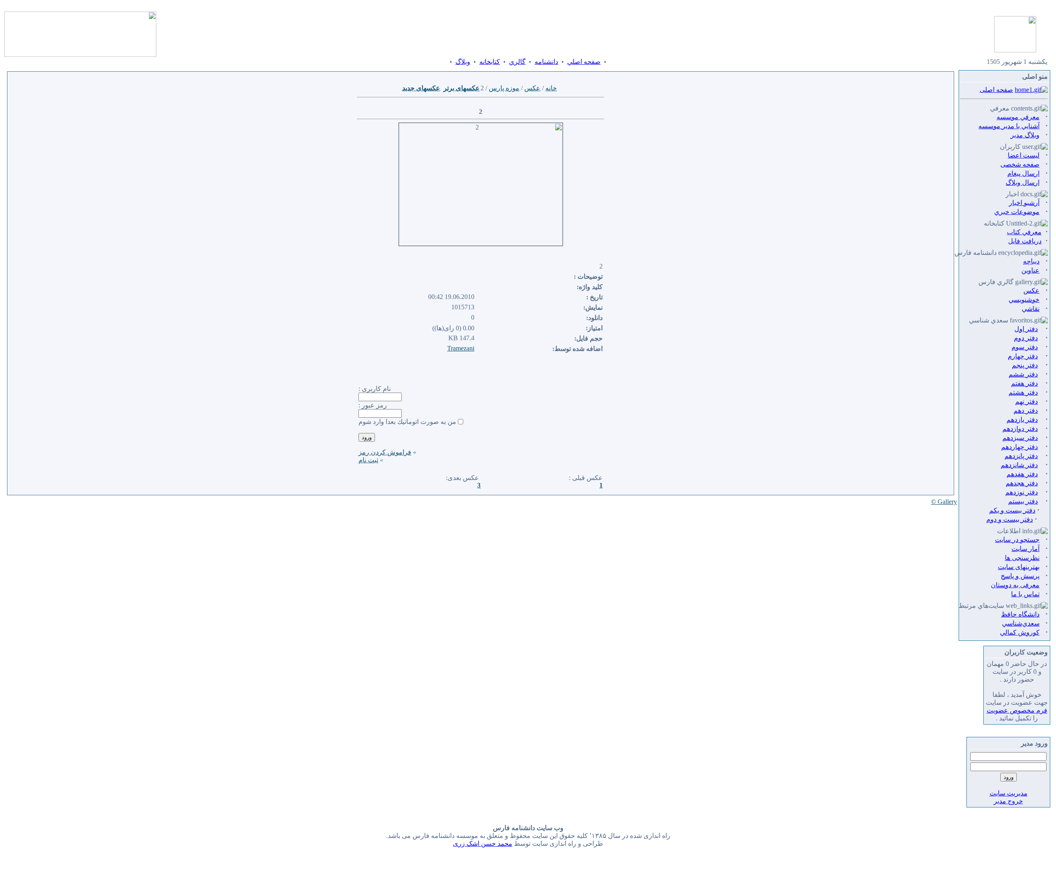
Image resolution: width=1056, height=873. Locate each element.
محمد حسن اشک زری (482, 843)
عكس (532, 88)
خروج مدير (1008, 801)
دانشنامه (546, 61)
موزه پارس (504, 88)
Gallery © (944, 501)
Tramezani (460, 348)
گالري (517, 61)
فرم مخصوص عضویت (1017, 710)
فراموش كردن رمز (384, 452)
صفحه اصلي (584, 61)
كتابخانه (489, 61)
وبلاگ (462, 61)
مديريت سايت (1009, 793)
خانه (551, 88)
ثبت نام (368, 460)
